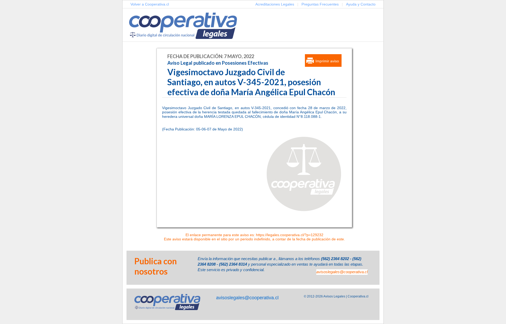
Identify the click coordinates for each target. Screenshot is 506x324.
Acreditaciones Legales (274, 4)
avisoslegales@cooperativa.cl (342, 272)
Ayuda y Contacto (361, 4)
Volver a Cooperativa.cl (149, 4)
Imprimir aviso (327, 61)
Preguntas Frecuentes (320, 4)
